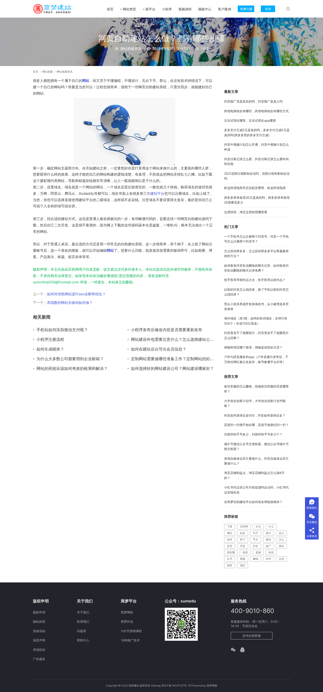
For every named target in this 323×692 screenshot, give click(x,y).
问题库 (81, 631)
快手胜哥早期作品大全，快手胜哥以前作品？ (255, 280)
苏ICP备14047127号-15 (176, 685)
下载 (229, 526)
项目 (242, 565)
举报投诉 (39, 650)
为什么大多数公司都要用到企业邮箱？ (70, 359)
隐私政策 (39, 621)
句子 (255, 533)
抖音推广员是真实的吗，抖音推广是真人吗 (253, 101)
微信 (268, 539)
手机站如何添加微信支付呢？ (62, 330)
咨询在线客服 (251, 635)
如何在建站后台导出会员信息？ (158, 349)
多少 (281, 533)
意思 (229, 546)
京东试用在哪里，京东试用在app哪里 (250, 120)
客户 (242, 539)
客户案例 (224, 9)
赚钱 (255, 558)
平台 (255, 539)
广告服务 (39, 659)
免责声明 (39, 640)
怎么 (281, 539)
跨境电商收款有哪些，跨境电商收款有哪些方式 (256, 111)
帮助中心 (83, 640)
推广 (268, 546)
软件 (268, 558)
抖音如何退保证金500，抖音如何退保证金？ (254, 415)
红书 (229, 558)
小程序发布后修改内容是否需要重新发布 (166, 330)
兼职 (229, 533)
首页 (110, 9)
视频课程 (185, 9)
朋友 (281, 546)
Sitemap (156, 685)
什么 (271, 526)
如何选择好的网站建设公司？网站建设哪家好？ (172, 368)
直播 (258, 552)
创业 (242, 533)
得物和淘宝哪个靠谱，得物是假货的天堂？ (253, 347)
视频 (242, 558)
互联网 (244, 526)
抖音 (255, 546)
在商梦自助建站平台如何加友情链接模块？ (253, 502)
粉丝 (271, 552)
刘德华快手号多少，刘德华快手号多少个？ (253, 434)
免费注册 (246, 9)
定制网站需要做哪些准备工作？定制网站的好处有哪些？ (173, 359)
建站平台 (157, 193)
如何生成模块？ (50, 349)
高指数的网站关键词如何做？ (70, 302)
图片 (268, 533)
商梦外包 (127, 621)
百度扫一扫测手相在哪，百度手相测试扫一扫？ (256, 425)
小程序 (167, 9)
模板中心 (204, 9)
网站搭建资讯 (131, 48)
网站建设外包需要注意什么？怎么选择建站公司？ (173, 339)
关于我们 (83, 612)
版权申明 (39, 612)
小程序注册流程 (50, 339)
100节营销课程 (131, 631)
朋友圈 (231, 552)
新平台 (150, 9)
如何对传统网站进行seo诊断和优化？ (76, 294)
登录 (268, 9)
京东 (258, 526)
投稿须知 (39, 631)
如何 (229, 539)
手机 (242, 546)
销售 (229, 565)
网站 (85, 80)
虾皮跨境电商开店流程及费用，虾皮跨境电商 (255, 188)
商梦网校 (127, 612)
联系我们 (83, 621)
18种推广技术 (130, 640)
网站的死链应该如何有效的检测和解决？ (72, 368)
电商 (245, 552)
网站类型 (129, 9)
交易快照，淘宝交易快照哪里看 (245, 212)
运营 (281, 558)
